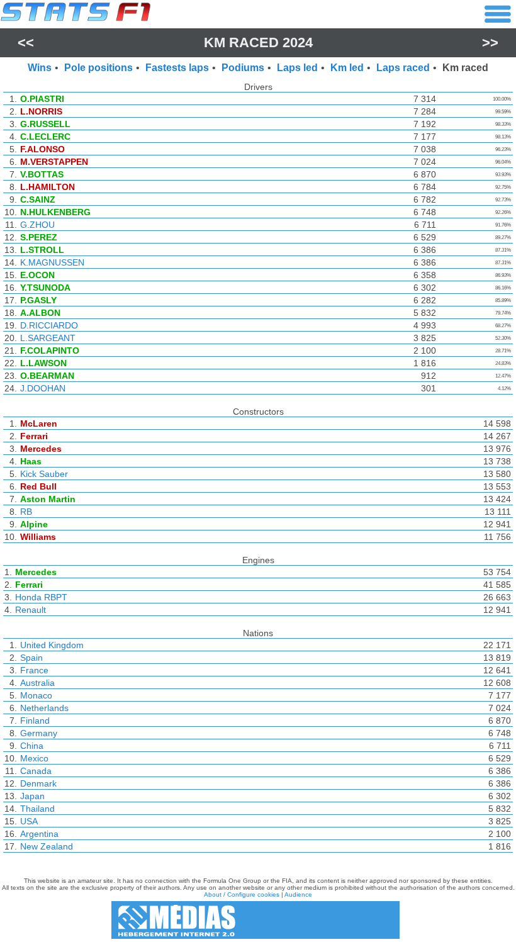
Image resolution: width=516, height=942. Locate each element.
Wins (40, 67)
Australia (37, 683)
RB (26, 512)
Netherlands (44, 708)
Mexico (34, 758)
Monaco (36, 695)
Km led (347, 67)
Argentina (39, 834)
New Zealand (46, 846)
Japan (32, 796)
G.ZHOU (37, 225)
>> (490, 42)
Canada (36, 771)
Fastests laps (177, 67)
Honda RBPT (41, 597)
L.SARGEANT (48, 338)
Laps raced (403, 67)
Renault (30, 610)
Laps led (297, 67)
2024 (298, 42)
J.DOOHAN (42, 388)
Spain (31, 658)
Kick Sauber (44, 474)
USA (29, 821)
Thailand (37, 809)
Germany (38, 733)
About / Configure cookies (241, 894)
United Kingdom (52, 645)
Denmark (38, 783)
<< (26, 42)
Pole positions (98, 67)
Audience (298, 894)
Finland (35, 720)
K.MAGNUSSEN (52, 262)
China (31, 746)
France (34, 670)
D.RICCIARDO (49, 325)
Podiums (243, 67)
